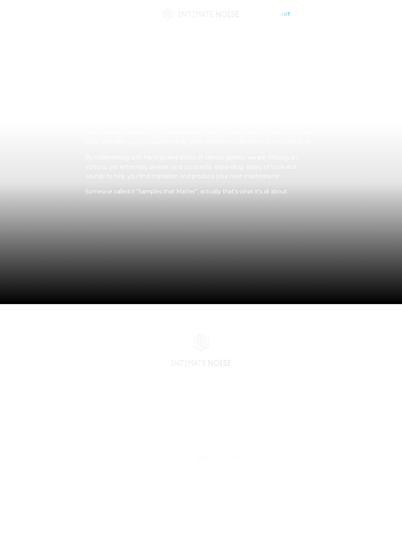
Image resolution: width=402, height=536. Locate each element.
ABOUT (282, 14)
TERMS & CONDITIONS (226, 442)
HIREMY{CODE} (268, 430)
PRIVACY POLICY (167, 442)
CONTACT (310, 14)
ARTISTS (134, 14)
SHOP (110, 14)
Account (359, 14)
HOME (89, 14)
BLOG (259, 14)
